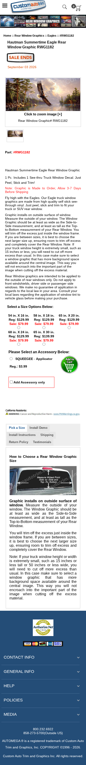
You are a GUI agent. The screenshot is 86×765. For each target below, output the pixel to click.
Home (7, 35)
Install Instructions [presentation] (22, 435)
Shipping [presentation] (46, 435)
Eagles (52, 35)
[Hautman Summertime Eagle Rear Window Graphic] (43, 94)
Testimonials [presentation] (42, 442)
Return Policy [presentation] (18, 442)
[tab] (17, 428)
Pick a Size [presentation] (17, 427)
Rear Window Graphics (29, 35)
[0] (78, 10)
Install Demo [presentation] (38, 427)
